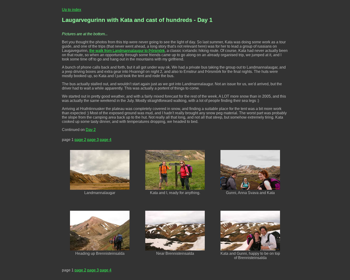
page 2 (80, 140)
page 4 (105, 140)
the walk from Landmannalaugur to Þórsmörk (127, 51)
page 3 (93, 140)
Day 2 (91, 130)
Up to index (71, 10)
